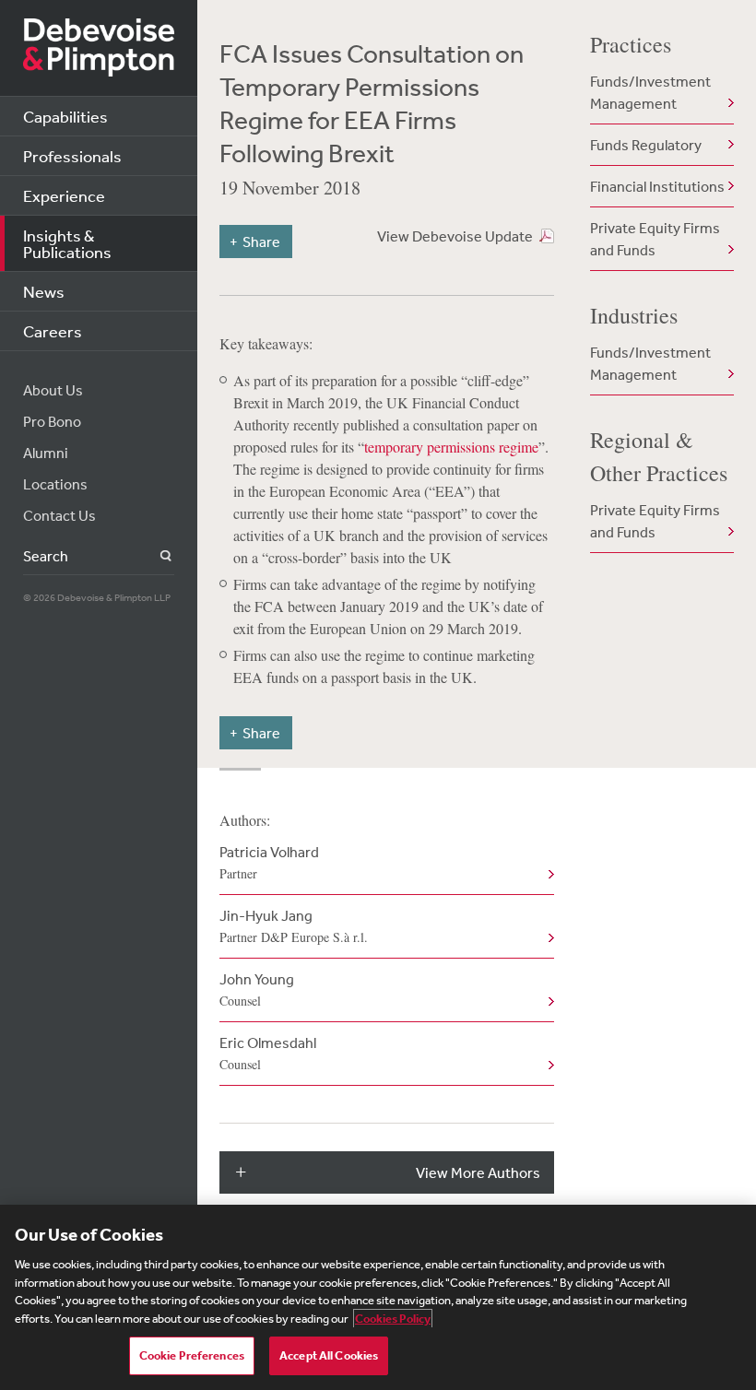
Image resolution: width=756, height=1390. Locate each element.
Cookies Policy (393, 1318)
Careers (52, 331)
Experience (64, 195)
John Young (256, 989)
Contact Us (59, 515)
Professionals (72, 156)
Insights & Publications (67, 243)
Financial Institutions (657, 186)
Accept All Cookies (328, 1355)
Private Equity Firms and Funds (655, 238)
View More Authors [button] (478, 1172)
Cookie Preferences (191, 1355)
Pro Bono (52, 421)
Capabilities (65, 116)
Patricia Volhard (269, 862)
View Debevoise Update (455, 236)
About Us (53, 390)
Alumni (45, 452)
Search (155, 556)
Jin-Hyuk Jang (293, 926)
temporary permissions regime (451, 446)
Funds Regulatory (646, 144)
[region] (378, 1297)
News (44, 291)
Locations (55, 484)
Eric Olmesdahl (267, 1053)
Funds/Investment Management (650, 92)
